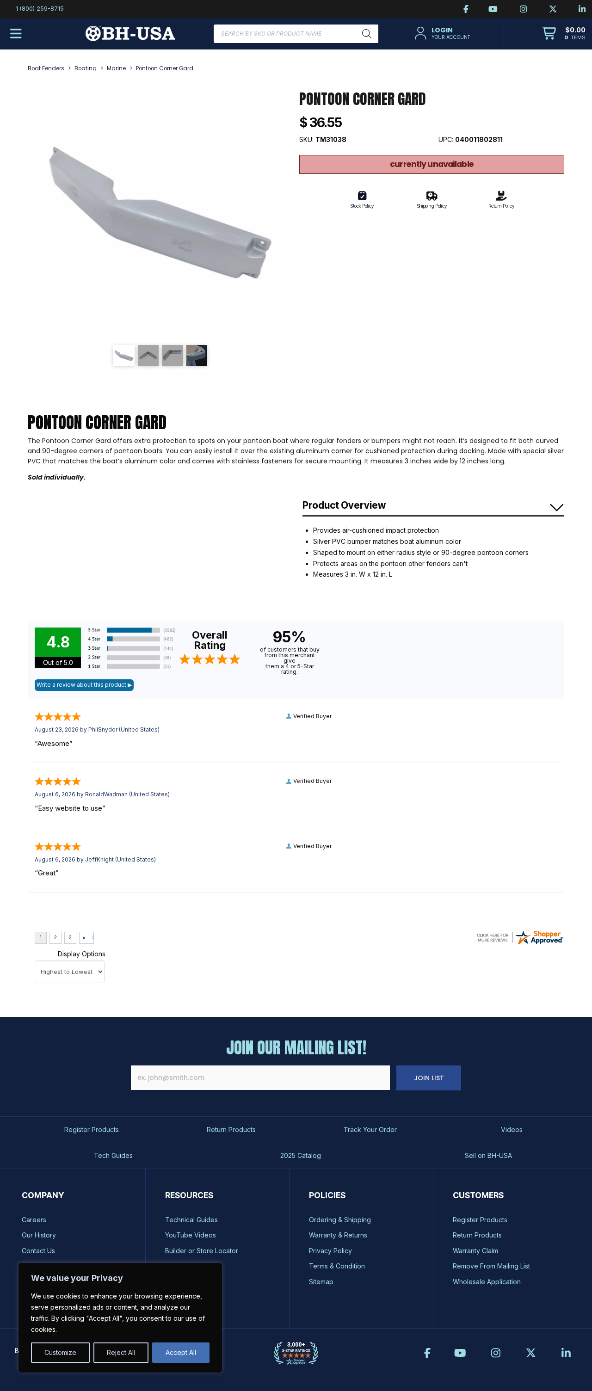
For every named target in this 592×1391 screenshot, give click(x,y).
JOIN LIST (429, 1078)
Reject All (121, 1352)
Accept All (181, 1352)
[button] (441, 33)
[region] (120, 1318)
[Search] (366, 34)
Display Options (81, 954)
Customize (60, 1352)
